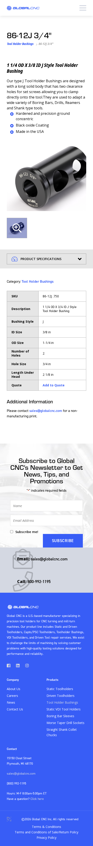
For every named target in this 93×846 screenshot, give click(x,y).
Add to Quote (54, 385)
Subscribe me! (26, 531)
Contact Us (15, 709)
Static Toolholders (59, 689)
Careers (12, 695)
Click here (37, 799)
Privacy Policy (46, 837)
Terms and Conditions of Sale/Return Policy (46, 832)
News (11, 702)
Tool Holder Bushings (20, 44)
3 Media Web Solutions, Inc (9, 819)
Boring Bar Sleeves (60, 716)
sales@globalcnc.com (45, 410)
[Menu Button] (82, 8)
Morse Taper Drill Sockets (65, 723)
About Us (13, 689)
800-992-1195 (39, 581)
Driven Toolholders (60, 695)
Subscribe (63, 540)
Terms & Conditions (46, 827)
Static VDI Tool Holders (63, 709)
